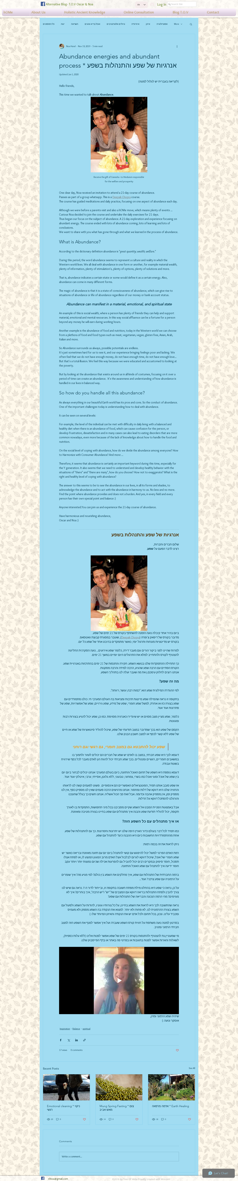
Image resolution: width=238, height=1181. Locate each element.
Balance (76, 1028)
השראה (74, 23)
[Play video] (119, 980)
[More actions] (177, 46)
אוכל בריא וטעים (92, 23)
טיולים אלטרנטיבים (116, 23)
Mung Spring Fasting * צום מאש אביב (117, 1107)
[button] (191, 24)
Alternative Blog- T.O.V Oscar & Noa (69, 4)
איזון (148, 23)
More (176, 23)
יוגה (63, 23)
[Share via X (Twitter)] (68, 1040)
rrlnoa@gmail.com (58, 1178)
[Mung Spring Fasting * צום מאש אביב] (119, 1087)
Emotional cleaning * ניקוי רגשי (63, 1107)
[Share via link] (84, 1040)
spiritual (86, 1028)
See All (192, 1068)
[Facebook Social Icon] (43, 4)
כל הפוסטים (48, 23)
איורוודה (135, 23)
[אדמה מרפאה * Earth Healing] (171, 1087)
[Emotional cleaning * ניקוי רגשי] (66, 1087)
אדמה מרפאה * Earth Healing (170, 1106)
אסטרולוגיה (162, 23)
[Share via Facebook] (60, 1040)
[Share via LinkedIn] (76, 1040)
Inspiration (65, 1028)
